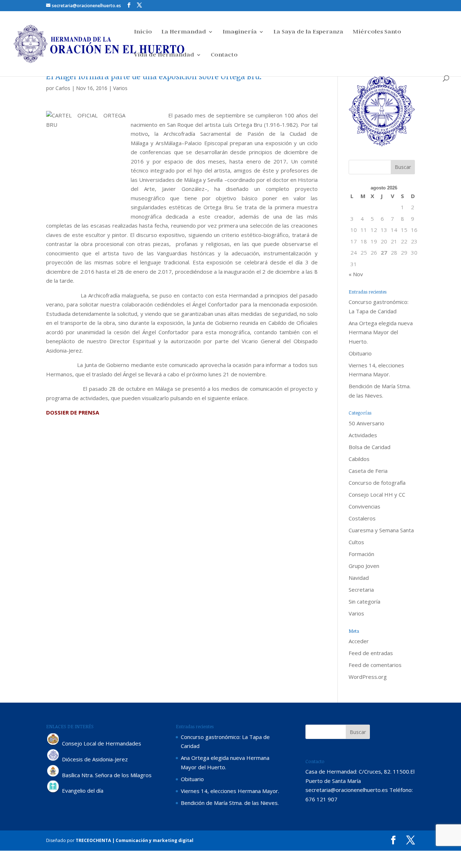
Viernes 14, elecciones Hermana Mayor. (230, 790)
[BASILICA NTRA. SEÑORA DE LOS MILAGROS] (53, 775)
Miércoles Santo (377, 32)
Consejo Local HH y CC (377, 494)
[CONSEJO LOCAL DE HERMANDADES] (53, 743)
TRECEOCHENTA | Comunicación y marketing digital (134, 840)
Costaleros (362, 518)
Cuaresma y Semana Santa (381, 530)
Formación (361, 553)
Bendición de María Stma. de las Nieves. (230, 802)
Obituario (360, 353)
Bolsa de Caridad (369, 447)
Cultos (356, 542)
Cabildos (359, 458)
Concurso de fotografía (377, 482)
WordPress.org (368, 676)
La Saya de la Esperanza (308, 32)
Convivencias (364, 506)
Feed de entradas (371, 653)
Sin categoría (364, 601)
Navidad (359, 577)
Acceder (359, 641)
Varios (120, 88)
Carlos (62, 88)
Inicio (143, 32)
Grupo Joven (364, 565)
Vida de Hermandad (164, 55)
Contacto (224, 55)
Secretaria (361, 589)
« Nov (356, 274)
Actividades (363, 435)
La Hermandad (183, 32)
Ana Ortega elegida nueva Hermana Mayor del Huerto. (381, 332)
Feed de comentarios (375, 664)
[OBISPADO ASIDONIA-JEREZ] (53, 759)
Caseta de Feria (368, 470)
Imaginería (240, 32)
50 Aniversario (366, 423)
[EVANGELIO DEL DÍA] (53, 790)
